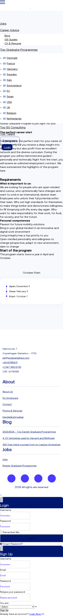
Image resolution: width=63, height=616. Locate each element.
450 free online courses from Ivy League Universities (31, 444)
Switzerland (14, 85)
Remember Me (10, 532)
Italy (9, 79)
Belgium (11, 112)
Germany (12, 68)
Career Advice (9, 30)
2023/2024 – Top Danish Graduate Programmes (29, 431)
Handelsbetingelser (13, 417)
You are (4, 603)
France (11, 63)
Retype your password (12, 592)
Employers (10, 140)
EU (8, 90)
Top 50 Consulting (13, 127)
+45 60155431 (10, 362)
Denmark (12, 57)
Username (5, 510)
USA (9, 102)
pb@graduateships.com (16, 358)
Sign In (31, 538)
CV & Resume (13, 43)
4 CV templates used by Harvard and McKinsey (29, 438)
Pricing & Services (12, 410)
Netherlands (14, 118)
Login (7, 147)
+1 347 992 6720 (12, 367)
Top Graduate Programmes (19, 49)
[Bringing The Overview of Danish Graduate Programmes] (30, 8)
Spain (10, 96)
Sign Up (4, 610)
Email (3, 569)
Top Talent (7, 134)
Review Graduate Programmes (19, 465)
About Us (8, 391)
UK (8, 107)
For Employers (10, 398)
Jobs (3, 23)
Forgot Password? (12, 543)
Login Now (35, 614)
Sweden (12, 74)
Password (5, 521)
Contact (7, 404)
